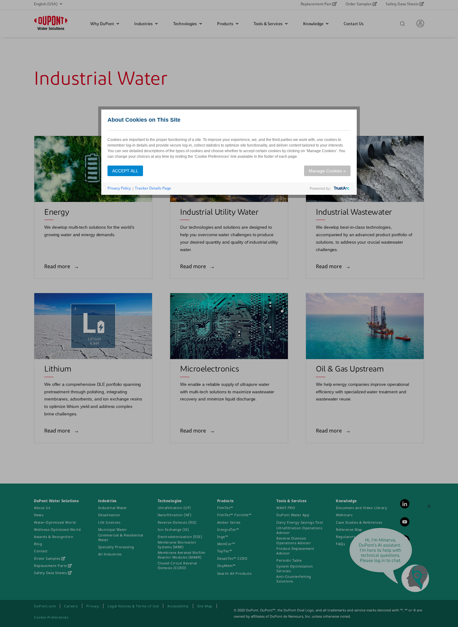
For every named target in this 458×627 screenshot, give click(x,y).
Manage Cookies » (327, 170)
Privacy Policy (119, 188)
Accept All (125, 170)
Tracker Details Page (153, 188)
